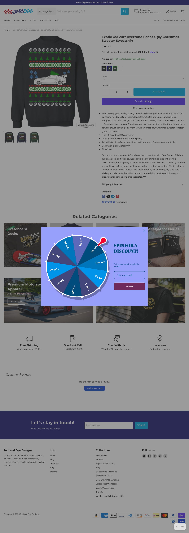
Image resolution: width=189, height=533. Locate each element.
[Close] (144, 230)
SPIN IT (129, 286)
